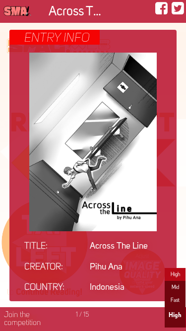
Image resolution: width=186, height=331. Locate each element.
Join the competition (22, 319)
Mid (175, 287)
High (175, 274)
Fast (175, 300)
